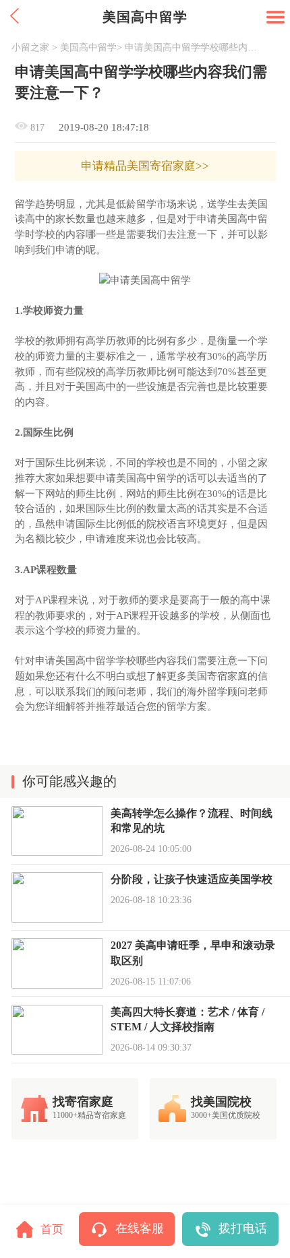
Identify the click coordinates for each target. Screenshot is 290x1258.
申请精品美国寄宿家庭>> (145, 166)
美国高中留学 (88, 47)
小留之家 (30, 47)
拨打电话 (243, 1228)
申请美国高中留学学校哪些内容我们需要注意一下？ (193, 47)
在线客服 (139, 1228)
